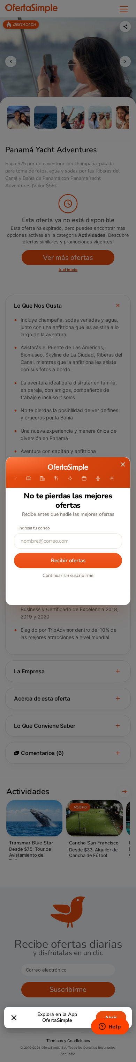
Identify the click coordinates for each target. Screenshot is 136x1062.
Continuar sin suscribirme (68, 575)
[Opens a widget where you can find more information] (110, 1027)
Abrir (111, 1017)
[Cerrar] (14, 1017)
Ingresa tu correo (34, 528)
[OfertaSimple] (68, 467)
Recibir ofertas (68, 560)
